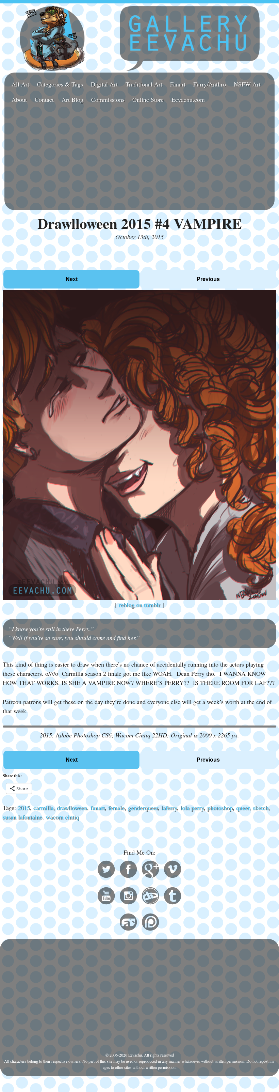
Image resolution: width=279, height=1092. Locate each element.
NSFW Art (247, 84)
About (19, 99)
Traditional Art (144, 84)
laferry (169, 808)
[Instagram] (128, 897)
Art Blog (72, 99)
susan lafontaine (22, 817)
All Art (20, 84)
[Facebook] (128, 870)
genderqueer (143, 808)
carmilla (43, 808)
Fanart (177, 84)
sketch (260, 808)
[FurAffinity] (128, 923)
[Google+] (150, 870)
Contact (44, 99)
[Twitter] (106, 870)
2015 (24, 808)
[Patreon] (150, 923)
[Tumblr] (172, 897)
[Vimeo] (172, 870)
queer (242, 808)
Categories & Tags (60, 84)
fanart (98, 808)
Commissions (108, 99)
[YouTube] (106, 897)
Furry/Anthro (209, 84)
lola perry (192, 808)
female (116, 808)
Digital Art (104, 84)
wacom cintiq (62, 817)
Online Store (148, 99)
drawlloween (72, 808)
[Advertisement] (139, 158)
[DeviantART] (150, 897)
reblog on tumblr (139, 604)
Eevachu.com (188, 99)
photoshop (220, 808)
